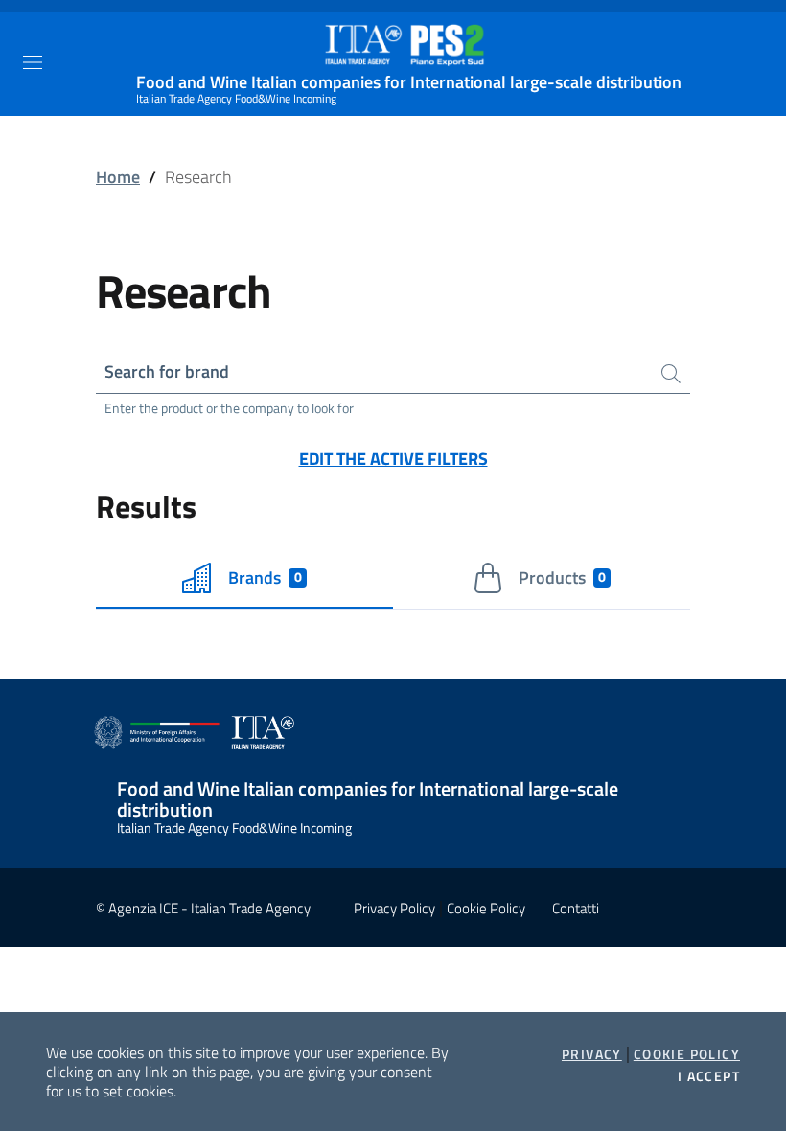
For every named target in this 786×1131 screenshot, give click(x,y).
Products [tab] (562, 577)
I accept (709, 1076)
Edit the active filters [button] (393, 459)
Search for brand (166, 371)
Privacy (592, 1054)
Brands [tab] (264, 577)
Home (118, 177)
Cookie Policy (687, 1054)
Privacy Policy (394, 908)
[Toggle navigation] (32, 62)
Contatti (575, 908)
